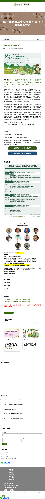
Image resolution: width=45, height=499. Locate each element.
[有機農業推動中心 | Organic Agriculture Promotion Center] (22, 5)
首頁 (6, 45)
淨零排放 (17, 81)
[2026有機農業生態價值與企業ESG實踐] (30, 333)
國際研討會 (24, 79)
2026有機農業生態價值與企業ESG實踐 (30, 344)
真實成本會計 (10, 81)
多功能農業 (31, 79)
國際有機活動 (16, 45)
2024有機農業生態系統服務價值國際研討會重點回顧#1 (17, 299)
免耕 (7, 82)
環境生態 (37, 82)
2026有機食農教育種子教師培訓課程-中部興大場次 (11, 345)
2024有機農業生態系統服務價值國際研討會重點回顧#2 (17, 301)
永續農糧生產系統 (24, 81)
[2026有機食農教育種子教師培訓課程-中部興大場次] (12, 333)
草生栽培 (24, 82)
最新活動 (10, 45)
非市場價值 (31, 82)
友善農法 (19, 82)
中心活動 (7, 348)
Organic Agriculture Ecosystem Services (18, 84)
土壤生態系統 (12, 82)
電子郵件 (4, 432)
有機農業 (10, 79)
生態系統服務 (17, 79)
